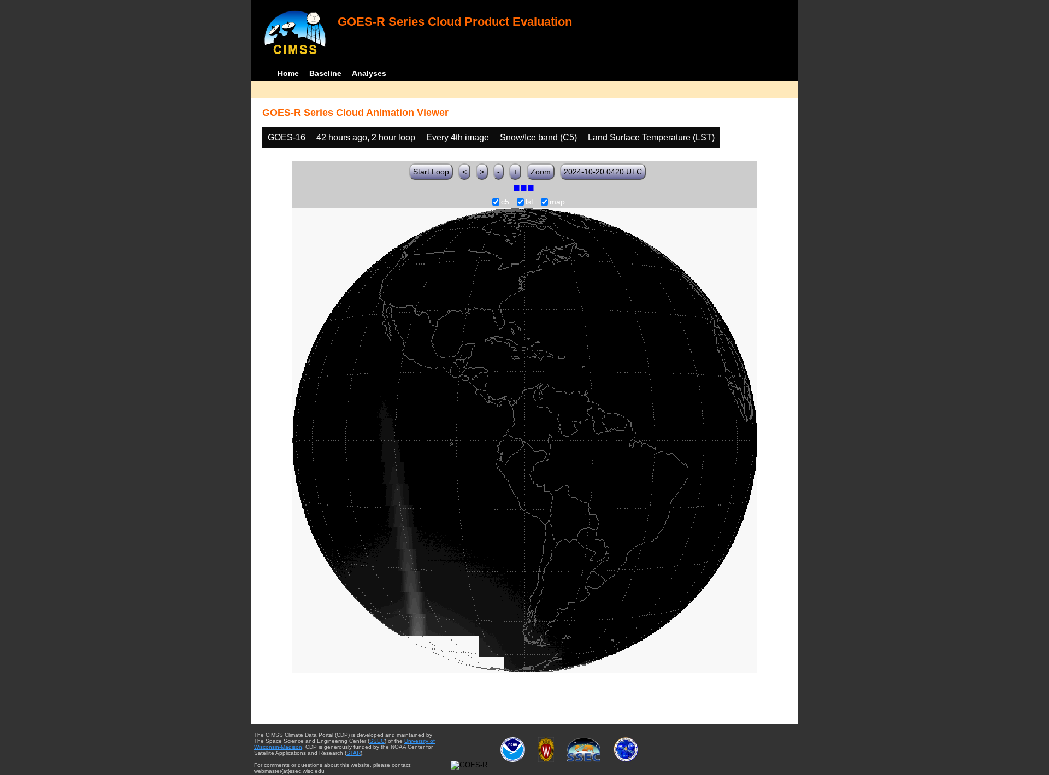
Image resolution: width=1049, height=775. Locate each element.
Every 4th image (457, 137)
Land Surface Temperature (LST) (651, 137)
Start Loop (431, 171)
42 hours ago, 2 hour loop (365, 137)
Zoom (541, 171)
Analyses (369, 73)
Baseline (325, 73)
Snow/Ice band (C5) (538, 137)
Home (288, 73)
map (557, 202)
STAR (353, 753)
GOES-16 (286, 137)
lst (529, 202)
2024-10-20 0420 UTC (603, 171)
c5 (505, 202)
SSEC (377, 741)
